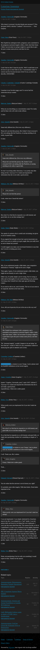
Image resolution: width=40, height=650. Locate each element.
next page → (5, 569)
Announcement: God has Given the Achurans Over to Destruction (10, 625)
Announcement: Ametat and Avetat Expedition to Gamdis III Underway (11, 603)
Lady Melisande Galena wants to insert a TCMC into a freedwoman (11, 614)
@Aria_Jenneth (5, 364)
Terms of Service (28, 639)
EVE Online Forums (7, 2)
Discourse (11, 647)
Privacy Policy (5, 643)
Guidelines (18, 639)
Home (3, 639)
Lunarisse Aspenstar (10, 6)
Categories (10, 639)
